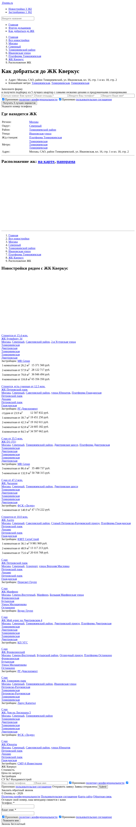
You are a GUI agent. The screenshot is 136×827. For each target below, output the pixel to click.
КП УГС (23, 642)
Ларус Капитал (27, 702)
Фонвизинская (10, 597)
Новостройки (20, 8)
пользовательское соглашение (94, 99)
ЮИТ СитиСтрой (28, 539)
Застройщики (20, 12)
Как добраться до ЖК (21, 31)
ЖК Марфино (9, 591)
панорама (66, 161)
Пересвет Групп (27, 582)
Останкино (8, 607)
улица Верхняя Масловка (54, 566)
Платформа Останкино (98, 655)
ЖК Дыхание (9, 483)
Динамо (6, 399)
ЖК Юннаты (9, 744)
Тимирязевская (41, 83)
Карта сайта (85, 796)
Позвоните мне (11, 820)
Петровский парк (11, 395)
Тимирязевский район (42, 129)
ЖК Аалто (7, 520)
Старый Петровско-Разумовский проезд (75, 523)
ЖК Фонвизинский (13, 652)
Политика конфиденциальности (20, 796)
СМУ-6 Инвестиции (30, 763)
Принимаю (31, 99)
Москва (33, 121)
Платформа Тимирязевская (45, 137)
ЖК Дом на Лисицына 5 (16, 712)
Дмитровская (9, 348)
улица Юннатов (60, 392)
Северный (35, 125)
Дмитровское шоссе (66, 444)
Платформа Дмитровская (95, 444)
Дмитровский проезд (67, 623)
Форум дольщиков (19, 27)
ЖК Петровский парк (14, 389)
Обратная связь (102, 796)
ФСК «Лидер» (26, 505)
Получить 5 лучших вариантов (19, 103)
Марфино (42, 594)
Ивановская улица (40, 133)
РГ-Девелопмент (28, 408)
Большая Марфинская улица (67, 594)
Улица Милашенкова (14, 604)
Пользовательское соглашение (59, 796)
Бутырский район (47, 655)
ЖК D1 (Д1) (8, 441)
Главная (13, 24)
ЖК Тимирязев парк (13, 680)
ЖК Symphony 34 (11, 338)
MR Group (24, 360)
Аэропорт (32, 566)
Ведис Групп (25, 610)
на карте (46, 161)
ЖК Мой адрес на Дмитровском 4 (21, 620)
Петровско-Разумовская (15, 687)
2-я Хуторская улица (63, 341)
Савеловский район (38, 341)
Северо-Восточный (23, 594)
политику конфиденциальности (38, 99)
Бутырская (7, 601)
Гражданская (9, 405)
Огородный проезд (71, 655)
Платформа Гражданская (86, 392)
